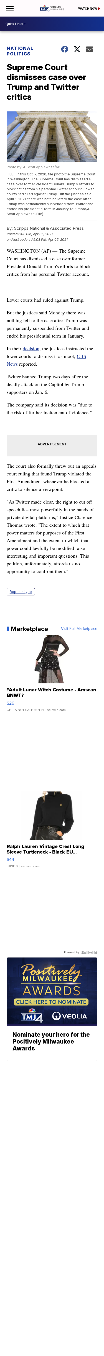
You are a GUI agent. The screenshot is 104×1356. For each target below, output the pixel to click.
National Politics (20, 51)
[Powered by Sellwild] (89, 952)
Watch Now (88, 8)
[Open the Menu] (9, 8)
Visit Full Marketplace (79, 629)
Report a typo (21, 592)
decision (31, 348)
